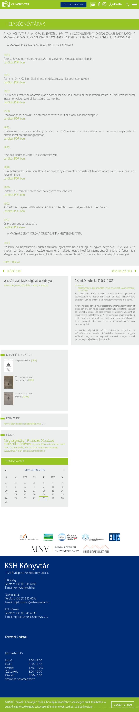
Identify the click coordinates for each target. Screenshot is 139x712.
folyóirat (115, 288)
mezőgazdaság (14, 447)
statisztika (9, 286)
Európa (34, 286)
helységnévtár (12, 262)
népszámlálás (39, 444)
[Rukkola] (115, 5)
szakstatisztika (103, 288)
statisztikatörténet (17, 444)
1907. (7, 220)
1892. (7, 127)
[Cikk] (34, 360)
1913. (7, 243)
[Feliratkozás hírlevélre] (93, 4)
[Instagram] (104, 5)
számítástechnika (86, 288)
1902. (7, 203)
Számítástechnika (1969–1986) (94, 281)
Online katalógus (73, 5)
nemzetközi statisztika (48, 448)
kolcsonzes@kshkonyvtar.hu (31, 617)
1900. (7, 187)
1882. (7, 91)
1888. (7, 111)
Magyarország (127, 288)
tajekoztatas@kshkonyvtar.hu (31, 602)
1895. (7, 147)
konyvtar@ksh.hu (24, 587)
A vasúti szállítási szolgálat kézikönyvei (28, 281)
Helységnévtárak (23, 360)
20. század (43, 286)
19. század (32, 441)
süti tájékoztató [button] (84, 706)
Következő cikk (122, 271)
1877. (7, 75)
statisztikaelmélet (13, 451)
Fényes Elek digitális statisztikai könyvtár (22, 424)
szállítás (25, 286)
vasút (18, 286)
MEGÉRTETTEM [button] (123, 704)
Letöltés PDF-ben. (14, 62)
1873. (7, 55)
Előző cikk (14, 271)
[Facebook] (99, 5)
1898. (7, 167)
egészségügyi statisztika (34, 451)
